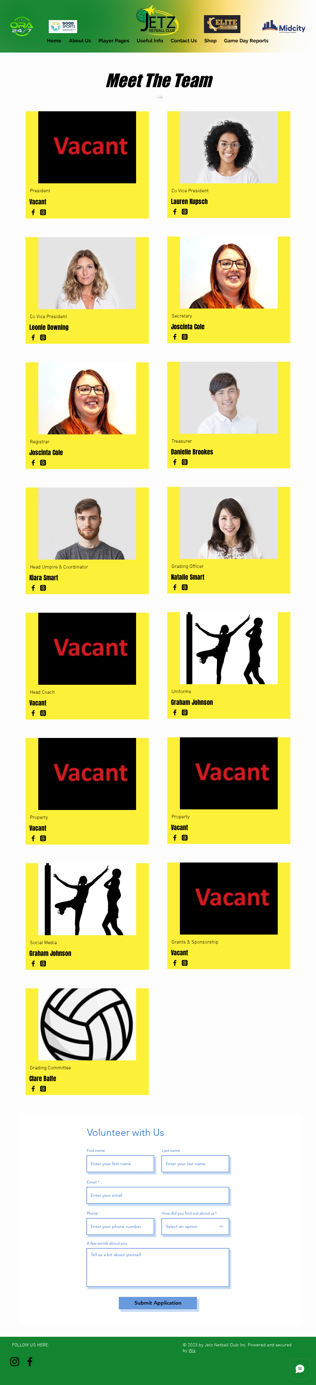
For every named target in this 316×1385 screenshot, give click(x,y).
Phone (92, 1213)
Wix (192, 1350)
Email (92, 1182)
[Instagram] (15, 1362)
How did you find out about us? (189, 1213)
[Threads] (185, 462)
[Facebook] (33, 212)
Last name (171, 1150)
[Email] (43, 212)
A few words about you (107, 1243)
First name (96, 1150)
